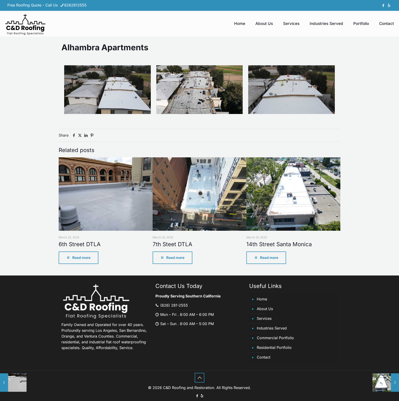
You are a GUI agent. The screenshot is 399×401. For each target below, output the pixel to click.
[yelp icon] (389, 5)
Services (264, 318)
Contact (263, 357)
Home (262, 299)
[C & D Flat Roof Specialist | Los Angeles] (25, 23)
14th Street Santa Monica (279, 244)
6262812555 (75, 5)
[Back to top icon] (199, 378)
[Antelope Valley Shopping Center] (13, 382)
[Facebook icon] (383, 5)
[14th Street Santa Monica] (385, 382)
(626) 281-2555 (173, 305)
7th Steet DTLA (172, 244)
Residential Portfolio (274, 347)
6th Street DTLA (80, 244)
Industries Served (272, 328)
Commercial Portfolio (275, 337)
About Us (265, 308)
